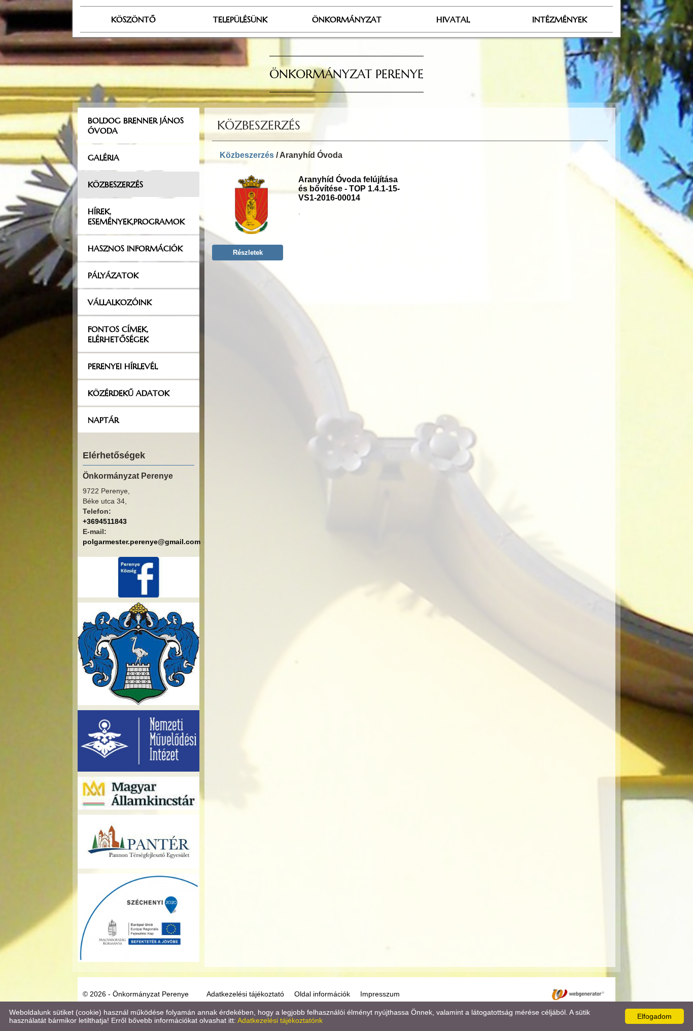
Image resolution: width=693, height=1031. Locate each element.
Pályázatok (113, 275)
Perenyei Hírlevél (123, 366)
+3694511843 (105, 521)
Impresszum (380, 994)
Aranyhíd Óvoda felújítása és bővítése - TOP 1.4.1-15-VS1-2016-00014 (349, 188)
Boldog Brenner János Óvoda (136, 125)
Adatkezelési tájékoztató (245, 994)
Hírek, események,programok (136, 216)
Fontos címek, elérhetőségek (118, 334)
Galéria (103, 157)
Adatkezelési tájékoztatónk (280, 1020)
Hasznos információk (135, 248)
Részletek (248, 252)
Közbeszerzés (115, 184)
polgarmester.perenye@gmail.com (141, 542)
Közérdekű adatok (128, 393)
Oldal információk (322, 994)
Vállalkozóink (120, 302)
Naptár (103, 420)
